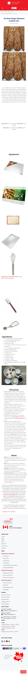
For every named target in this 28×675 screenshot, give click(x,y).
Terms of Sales (5, 597)
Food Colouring (7, 583)
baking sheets (13, 434)
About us (3, 543)
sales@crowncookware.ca (9, 614)
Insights (3, 548)
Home (2, 11)
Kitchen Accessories (8, 577)
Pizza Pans (6, 558)
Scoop (23, 427)
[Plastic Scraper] (10, 306)
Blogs (2, 539)
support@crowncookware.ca (10, 610)
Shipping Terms (5, 602)
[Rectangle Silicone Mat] (13, 220)
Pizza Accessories (7, 575)
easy (8, 511)
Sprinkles (5, 585)
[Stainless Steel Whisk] (13, 263)
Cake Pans (6, 556)
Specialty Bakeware (8, 567)
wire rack (15, 448)
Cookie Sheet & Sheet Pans (10, 565)
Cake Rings (6, 563)
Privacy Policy (5, 604)
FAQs (2, 541)
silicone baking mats (19, 418)
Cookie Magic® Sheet (17, 416)
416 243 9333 (13, 528)
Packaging (5, 589)
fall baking (12, 511)
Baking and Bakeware (8, 11)
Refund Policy (5, 599)
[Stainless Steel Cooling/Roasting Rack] (14, 195)
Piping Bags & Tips (8, 587)
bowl (17, 394)
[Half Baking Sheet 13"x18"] (10, 241)
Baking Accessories (8, 573)
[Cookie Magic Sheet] (14, 168)
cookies (5, 511)
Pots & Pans (6, 560)
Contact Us (4, 546)
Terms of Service (5, 595)
